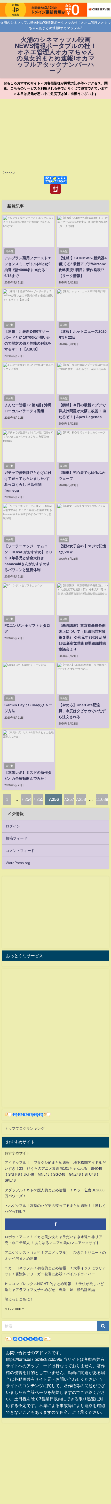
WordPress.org (18, 863)
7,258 (81, 799)
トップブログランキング (24, 1128)
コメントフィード (20, 850)
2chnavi (9, 173)
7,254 (26, 799)
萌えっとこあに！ (19, 1299)
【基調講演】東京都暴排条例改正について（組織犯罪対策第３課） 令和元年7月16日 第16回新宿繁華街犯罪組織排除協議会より (83, 637)
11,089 (102, 799)
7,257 (69, 799)
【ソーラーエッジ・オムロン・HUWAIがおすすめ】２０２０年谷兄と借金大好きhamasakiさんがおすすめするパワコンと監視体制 (28, 558)
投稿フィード (16, 838)
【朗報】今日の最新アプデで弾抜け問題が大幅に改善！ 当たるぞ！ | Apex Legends (83, 411)
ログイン (13, 826)
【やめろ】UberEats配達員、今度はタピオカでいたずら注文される (82, 711)
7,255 (38, 799)
